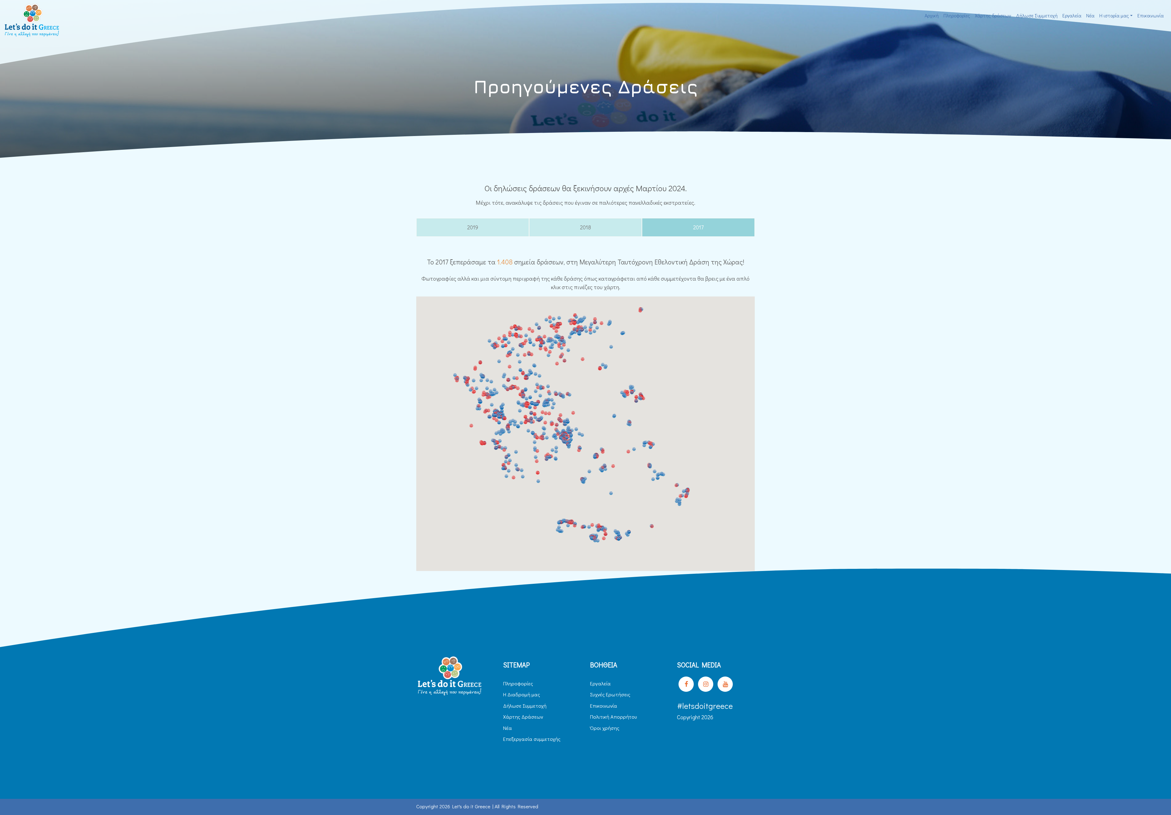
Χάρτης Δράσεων (523, 716)
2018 (585, 227)
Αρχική (932, 15)
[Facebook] (686, 684)
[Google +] (725, 684)
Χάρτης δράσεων (993, 15)
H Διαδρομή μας (521, 694)
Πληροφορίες (957, 15)
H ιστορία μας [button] (1114, 15)
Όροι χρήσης (604, 728)
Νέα (1090, 15)
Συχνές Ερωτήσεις (610, 694)
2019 (472, 227)
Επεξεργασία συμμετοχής (531, 739)
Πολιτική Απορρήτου (613, 716)
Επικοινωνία (1150, 15)
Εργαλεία (1071, 15)
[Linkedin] (705, 684)
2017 (698, 227)
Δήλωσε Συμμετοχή (1037, 15)
